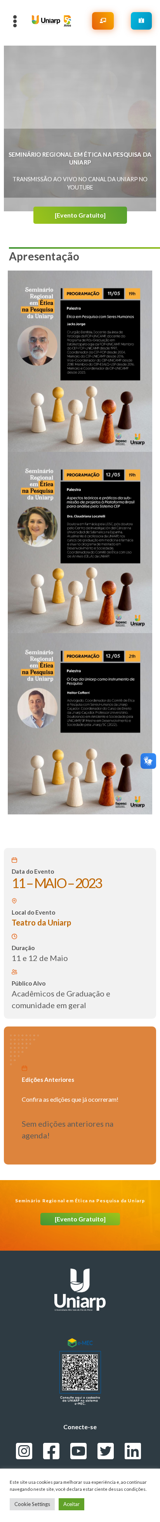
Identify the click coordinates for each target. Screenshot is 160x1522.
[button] (80, 215)
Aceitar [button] (71, 1504)
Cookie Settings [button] (32, 1504)
